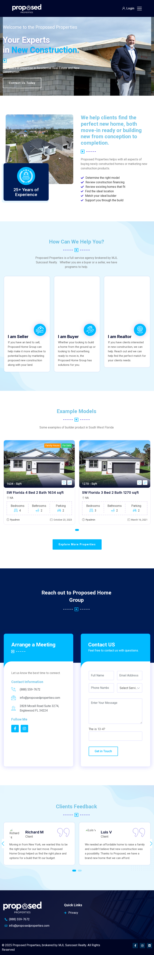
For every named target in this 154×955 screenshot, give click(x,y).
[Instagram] (142, 945)
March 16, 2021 (139, 519)
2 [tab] (80, 871)
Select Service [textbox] (129, 688)
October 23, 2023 (63, 519)
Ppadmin (15, 519)
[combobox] (129, 688)
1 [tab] (77, 530)
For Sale (67, 445)
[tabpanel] (39, 482)
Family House (52, 445)
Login (130, 8)
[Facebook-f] (135, 945)
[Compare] (69, 482)
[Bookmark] (64, 482)
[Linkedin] (149, 945)
